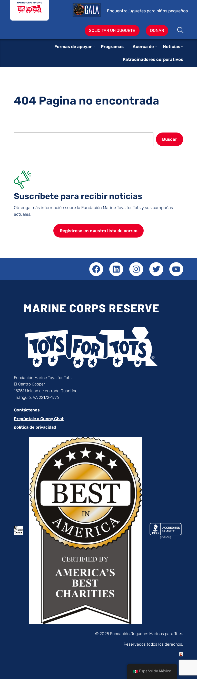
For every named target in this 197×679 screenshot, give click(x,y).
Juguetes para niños (29, 10)
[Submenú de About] (156, 46)
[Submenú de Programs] (125, 46)
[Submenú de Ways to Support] (94, 46)
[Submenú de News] (182, 46)
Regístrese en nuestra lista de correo (98, 230)
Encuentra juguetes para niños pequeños (147, 10)
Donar (157, 30)
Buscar (180, 30)
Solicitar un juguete (112, 30)
